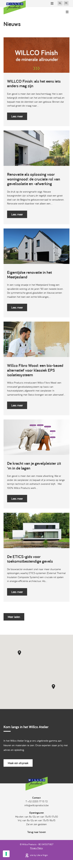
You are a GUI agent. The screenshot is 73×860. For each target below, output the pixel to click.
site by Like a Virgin (38, 855)
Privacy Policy (36, 848)
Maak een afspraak (18, 763)
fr (66, 3)
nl (60, 3)
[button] (19, 652)
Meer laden (14, 617)
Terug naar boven (36, 832)
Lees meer (17, 116)
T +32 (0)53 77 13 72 (37, 801)
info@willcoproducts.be (36, 805)
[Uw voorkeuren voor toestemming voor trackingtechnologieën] (6, 853)
